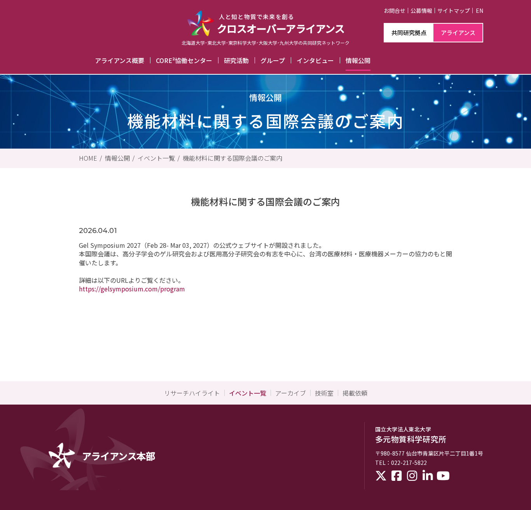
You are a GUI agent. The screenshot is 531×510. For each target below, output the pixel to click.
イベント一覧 (156, 157)
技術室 (324, 393)
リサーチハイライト (192, 393)
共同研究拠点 (408, 32)
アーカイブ (290, 393)
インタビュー (315, 60)
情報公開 (358, 60)
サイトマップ (453, 10)
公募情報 (421, 10)
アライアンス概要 (119, 60)
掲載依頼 (354, 393)
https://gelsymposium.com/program (132, 288)
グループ (272, 60)
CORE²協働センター (184, 60)
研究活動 (236, 60)
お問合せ (394, 10)
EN (479, 10)
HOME (88, 157)
